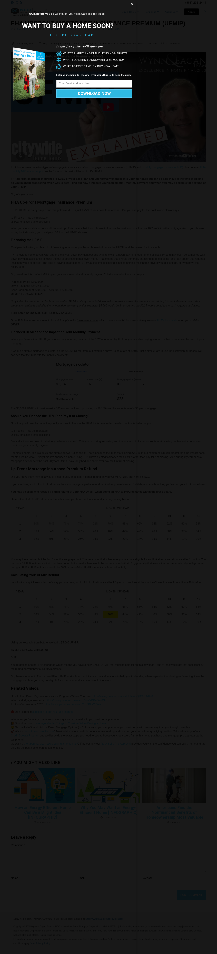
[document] (108, 477)
